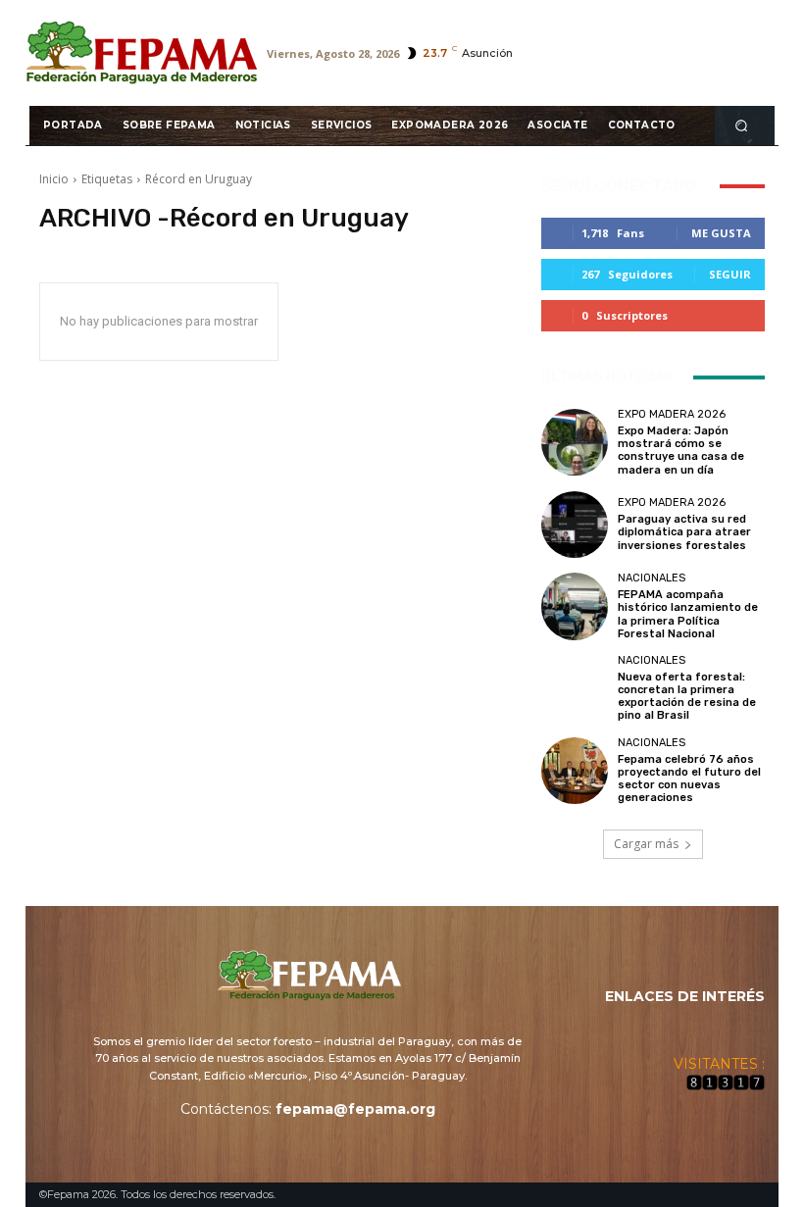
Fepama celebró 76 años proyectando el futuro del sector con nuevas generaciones (689, 779)
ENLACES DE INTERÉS (685, 996)
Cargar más (646, 843)
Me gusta (721, 233)
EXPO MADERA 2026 (672, 414)
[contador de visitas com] (725, 1085)
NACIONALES (651, 578)
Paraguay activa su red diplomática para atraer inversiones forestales (684, 532)
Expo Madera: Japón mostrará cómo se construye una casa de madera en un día (681, 451)
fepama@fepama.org (355, 1109)
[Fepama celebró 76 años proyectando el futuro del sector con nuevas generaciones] (574, 770)
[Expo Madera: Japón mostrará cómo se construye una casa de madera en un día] (574, 442)
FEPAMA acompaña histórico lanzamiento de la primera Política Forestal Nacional (688, 614)
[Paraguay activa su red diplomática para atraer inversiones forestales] (574, 524)
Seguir (730, 274)
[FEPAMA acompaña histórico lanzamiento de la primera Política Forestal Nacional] (574, 606)
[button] (742, 125)
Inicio (54, 179)
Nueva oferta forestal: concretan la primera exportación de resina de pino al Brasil (687, 697)
